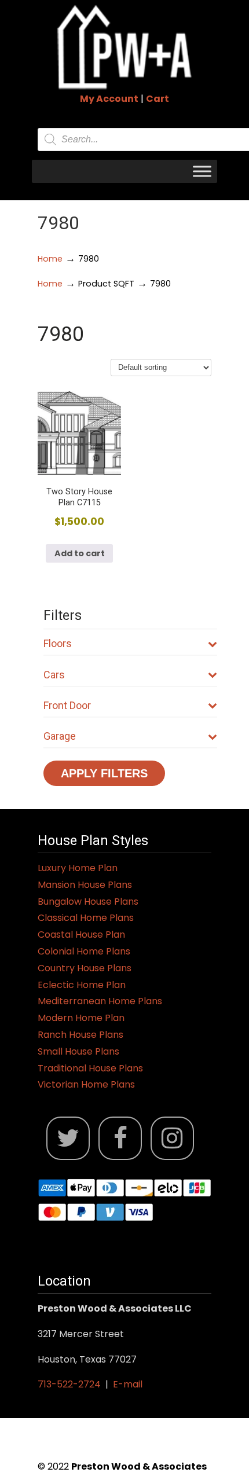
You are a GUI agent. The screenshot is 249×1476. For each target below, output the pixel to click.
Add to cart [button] (79, 553)
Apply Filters (104, 773)
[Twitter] (68, 1138)
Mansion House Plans (85, 884)
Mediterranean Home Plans (100, 1001)
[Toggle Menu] (202, 171)
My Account (109, 98)
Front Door (67, 705)
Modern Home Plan (81, 1018)
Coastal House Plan (81, 934)
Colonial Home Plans (84, 951)
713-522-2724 (69, 1384)
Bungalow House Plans (88, 901)
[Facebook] (120, 1138)
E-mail (127, 1384)
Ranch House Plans (80, 1034)
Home (50, 259)
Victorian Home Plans (86, 1084)
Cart (157, 98)
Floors (57, 643)
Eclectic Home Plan (82, 985)
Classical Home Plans (86, 917)
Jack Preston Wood (124, 46)
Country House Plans (84, 968)
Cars (54, 675)
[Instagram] (172, 1138)
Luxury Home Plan (78, 868)
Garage (59, 736)
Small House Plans (78, 1051)
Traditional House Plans (90, 1068)
